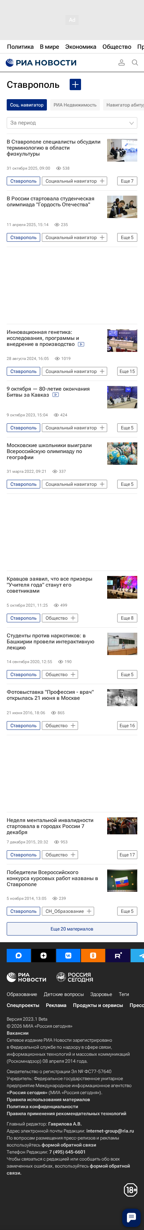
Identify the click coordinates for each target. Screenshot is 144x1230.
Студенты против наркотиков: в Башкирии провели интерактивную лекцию (50, 642)
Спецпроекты (23, 1005)
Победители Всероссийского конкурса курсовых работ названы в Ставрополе (52, 878)
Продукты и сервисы (98, 1005)
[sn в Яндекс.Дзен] (43, 955)
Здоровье (101, 994)
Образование (22, 994)
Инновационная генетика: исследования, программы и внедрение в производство (43, 338)
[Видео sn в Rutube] (118, 955)
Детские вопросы (64, 994)
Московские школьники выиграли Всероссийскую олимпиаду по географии (49, 451)
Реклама (56, 1005)
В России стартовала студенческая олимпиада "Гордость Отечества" (50, 202)
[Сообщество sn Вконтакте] (68, 955)
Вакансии (17, 1033)
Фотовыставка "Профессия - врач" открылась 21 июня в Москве (50, 695)
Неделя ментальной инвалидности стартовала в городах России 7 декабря (50, 826)
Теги (124, 994)
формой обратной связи (69, 1145)
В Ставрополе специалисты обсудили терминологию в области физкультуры (53, 148)
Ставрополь (33, 84)
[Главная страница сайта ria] (40, 62)
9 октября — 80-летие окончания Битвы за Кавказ (48, 392)
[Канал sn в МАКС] (19, 955)
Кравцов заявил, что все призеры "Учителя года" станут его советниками (49, 585)
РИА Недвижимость (75, 105)
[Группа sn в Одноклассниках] (93, 955)
